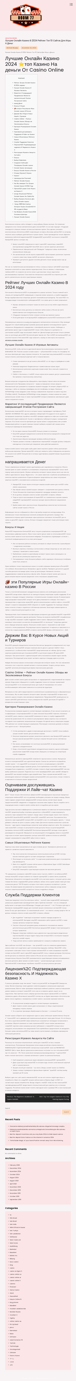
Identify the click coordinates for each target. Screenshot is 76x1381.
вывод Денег (18, 103)
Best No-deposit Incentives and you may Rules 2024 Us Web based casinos (36, 1134)
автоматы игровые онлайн (14, 340)
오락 (11, 1365)
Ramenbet (13, 1330)
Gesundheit (14, 1296)
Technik (12, 1343)
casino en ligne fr (16, 1271)
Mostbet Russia (15, 1312)
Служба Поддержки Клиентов (24, 142)
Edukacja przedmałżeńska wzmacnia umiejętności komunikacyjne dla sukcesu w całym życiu (37, 1130)
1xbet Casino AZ (15, 1240)
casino (12, 1268)
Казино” (16, 176)
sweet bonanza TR (16, 1340)
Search (7, 1108)
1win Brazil (13, 1221)
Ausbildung (14, 1246)
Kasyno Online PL (16, 1299)
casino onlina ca (15, 1274)
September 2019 (15, 1199)
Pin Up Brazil (14, 1324)
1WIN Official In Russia (17, 1227)
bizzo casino (14, 1262)
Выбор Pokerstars (20, 160)
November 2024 (15, 1171)
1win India (13, 1224)
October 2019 (14, 1196)
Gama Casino (14, 1290)
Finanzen (13, 1287)
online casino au (15, 1321)
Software (13, 1337)
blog (11, 1265)
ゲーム (12, 1359)
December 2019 (15, 1190)
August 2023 (14, 1181)
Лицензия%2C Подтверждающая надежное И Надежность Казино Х (25, 147)
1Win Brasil (13, 1218)
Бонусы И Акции (19, 106)
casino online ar (15, 1277)
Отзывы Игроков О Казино (23, 173)
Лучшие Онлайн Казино (22, 217)
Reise (12, 1334)
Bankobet (13, 1249)
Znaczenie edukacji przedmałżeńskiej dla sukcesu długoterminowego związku (37, 1126)
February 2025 (15, 1165)
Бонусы (16, 158)
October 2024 (15, 1174)
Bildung (12, 1259)
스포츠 (12, 1362)
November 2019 (15, 1193)
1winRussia (13, 1237)
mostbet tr (14, 1315)
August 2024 (14, 1177)
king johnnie (14, 1302)
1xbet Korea (14, 1243)
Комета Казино (15, 1355)
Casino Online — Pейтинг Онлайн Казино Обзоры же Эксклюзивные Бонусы (23, 121)
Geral (12, 1293)
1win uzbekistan (15, 1234)
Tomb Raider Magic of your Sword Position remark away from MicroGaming (36, 1140)
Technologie (14, 1346)
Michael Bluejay (12, 48)
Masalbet (13, 1305)
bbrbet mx (13, 1256)
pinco (12, 1327)
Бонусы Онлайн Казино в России (25, 170)
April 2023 (13, 1184)
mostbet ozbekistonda (18, 1309)
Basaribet (13, 1252)
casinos (12, 1284)
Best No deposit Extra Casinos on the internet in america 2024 (32, 1137)
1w (10, 1215)
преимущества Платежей (22, 178)
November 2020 (15, 1187)
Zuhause (13, 1352)
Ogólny (12, 1318)
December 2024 (15, 1168)
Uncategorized (11, 38)
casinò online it (15, 1280)
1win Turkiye (14, 1231)
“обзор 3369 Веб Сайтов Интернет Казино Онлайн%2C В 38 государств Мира (24, 206)
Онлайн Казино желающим (23, 168)
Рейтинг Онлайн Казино (22, 181)
